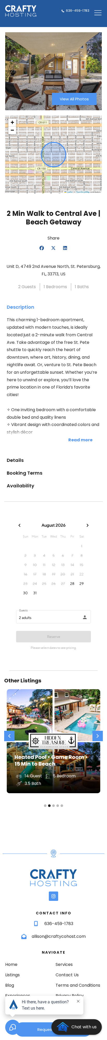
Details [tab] (15, 460)
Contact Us (67, 975)
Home (11, 964)
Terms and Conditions (78, 985)
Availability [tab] (20, 485)
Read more (80, 440)
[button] (12, 122)
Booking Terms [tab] (24, 473)
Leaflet (69, 191)
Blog (9, 985)
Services (64, 964)
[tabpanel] (53, 384)
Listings (12, 975)
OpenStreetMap (83, 191)
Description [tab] (20, 307)
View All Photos (74, 99)
